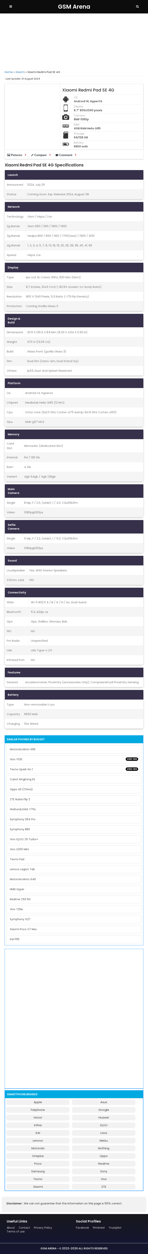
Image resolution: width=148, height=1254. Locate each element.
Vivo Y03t (73, 759)
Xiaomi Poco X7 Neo (23, 929)
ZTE (103, 1187)
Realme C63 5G (20, 899)
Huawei (103, 1117)
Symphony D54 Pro (22, 819)
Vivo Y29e (16, 909)
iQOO (104, 1125)
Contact (24, 1228)
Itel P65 (14, 939)
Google (103, 1110)
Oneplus (38, 1156)
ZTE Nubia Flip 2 (20, 799)
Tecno (37, 1179)
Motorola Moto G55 (22, 749)
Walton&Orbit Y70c (23, 809)
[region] (74, 41)
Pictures (16, 155)
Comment (65, 155)
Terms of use (16, 1231)
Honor (38, 1117)
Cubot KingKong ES (22, 779)
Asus (103, 1102)
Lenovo (38, 1140)
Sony (103, 1171)
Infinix (38, 1125)
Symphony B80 (20, 829)
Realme (103, 1164)
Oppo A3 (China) (21, 789)
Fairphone (38, 1110)
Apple (38, 1102)
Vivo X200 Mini (19, 849)
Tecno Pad (17, 859)
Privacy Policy (43, 1228)
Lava (103, 1133)
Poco (38, 1164)
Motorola (37, 1148)
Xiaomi (20, 72)
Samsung (38, 1171)
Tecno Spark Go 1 (73, 769)
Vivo (104, 1179)
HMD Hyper (17, 889)
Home (9, 72)
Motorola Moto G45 (23, 879)
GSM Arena (74, 6)
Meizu (104, 1140)
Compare (40, 155)
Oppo (104, 1156)
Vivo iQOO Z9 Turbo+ (24, 839)
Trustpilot (115, 1228)
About (11, 1228)
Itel (38, 1133)
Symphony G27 (20, 919)
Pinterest (99, 1228)
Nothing (103, 1148)
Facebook (82, 1228)
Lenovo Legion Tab (22, 869)
